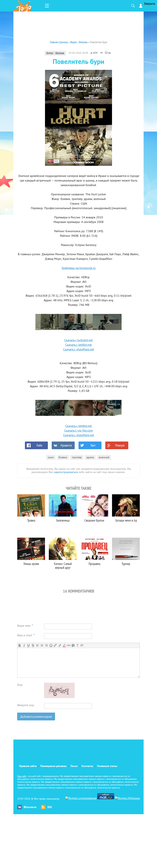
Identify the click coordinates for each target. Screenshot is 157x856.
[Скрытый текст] (68, 645)
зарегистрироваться (66, 472)
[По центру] (42, 645)
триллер (77, 457)
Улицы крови (31, 563)
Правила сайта (28, 766)
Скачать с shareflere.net (78, 435)
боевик (63, 457)
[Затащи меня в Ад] (126, 505)
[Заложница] (63, 505)
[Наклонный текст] (24, 645)
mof (95, 53)
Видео (49, 53)
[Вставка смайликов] (51, 645)
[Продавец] (94, 549)
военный (104, 457)
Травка (31, 520)
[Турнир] (126, 549)
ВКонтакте (30, 807)
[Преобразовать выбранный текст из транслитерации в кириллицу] (77, 645)
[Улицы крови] (31, 549)
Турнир (126, 563)
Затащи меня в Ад (126, 520)
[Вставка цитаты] (73, 645)
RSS (49, 807)
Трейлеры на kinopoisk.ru (78, 268)
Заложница (63, 520)
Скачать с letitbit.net (78, 345)
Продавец (94, 563)
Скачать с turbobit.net (78, 340)
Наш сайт (22, 776)
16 (109, 53)
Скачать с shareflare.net (78, 350)
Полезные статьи (107, 766)
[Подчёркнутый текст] (28, 645)
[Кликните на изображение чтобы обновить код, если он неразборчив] (59, 697)
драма (90, 457)
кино (51, 457)
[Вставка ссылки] (55, 645)
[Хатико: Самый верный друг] (63, 549)
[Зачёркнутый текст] (33, 645)
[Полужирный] (19, 645)
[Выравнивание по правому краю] (46, 645)
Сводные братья (94, 520)
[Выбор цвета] (64, 645)
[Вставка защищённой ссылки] (59, 645)
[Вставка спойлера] (82, 645)
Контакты (87, 766)
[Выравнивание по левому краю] (37, 645)
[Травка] (31, 505)
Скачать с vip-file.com (78, 431)
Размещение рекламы (53, 766)
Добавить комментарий (36, 717)
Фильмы (59, 53)
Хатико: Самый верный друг (63, 565)
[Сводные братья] (94, 505)
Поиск (74, 766)
